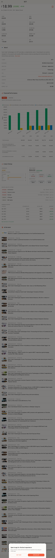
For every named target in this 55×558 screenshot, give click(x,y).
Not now (18, 555)
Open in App (36, 555)
